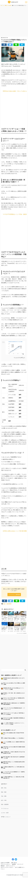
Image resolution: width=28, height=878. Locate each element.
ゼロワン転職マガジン (20, 867)
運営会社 (3, 865)
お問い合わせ (14, 862)
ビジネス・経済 (4, 812)
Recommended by (20, 633)
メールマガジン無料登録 (14, 594)
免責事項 (14, 864)
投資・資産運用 (7, 603)
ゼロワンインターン (10, 865)
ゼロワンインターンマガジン (7, 867)
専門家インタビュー (6, 816)
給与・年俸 (3, 800)
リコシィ (3, 869)
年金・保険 (3, 796)
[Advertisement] (14, 21)
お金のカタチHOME (5, 862)
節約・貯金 (3, 787)
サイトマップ (20, 864)
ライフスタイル (4, 808)
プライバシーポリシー (5, 864)
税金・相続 (3, 792)
